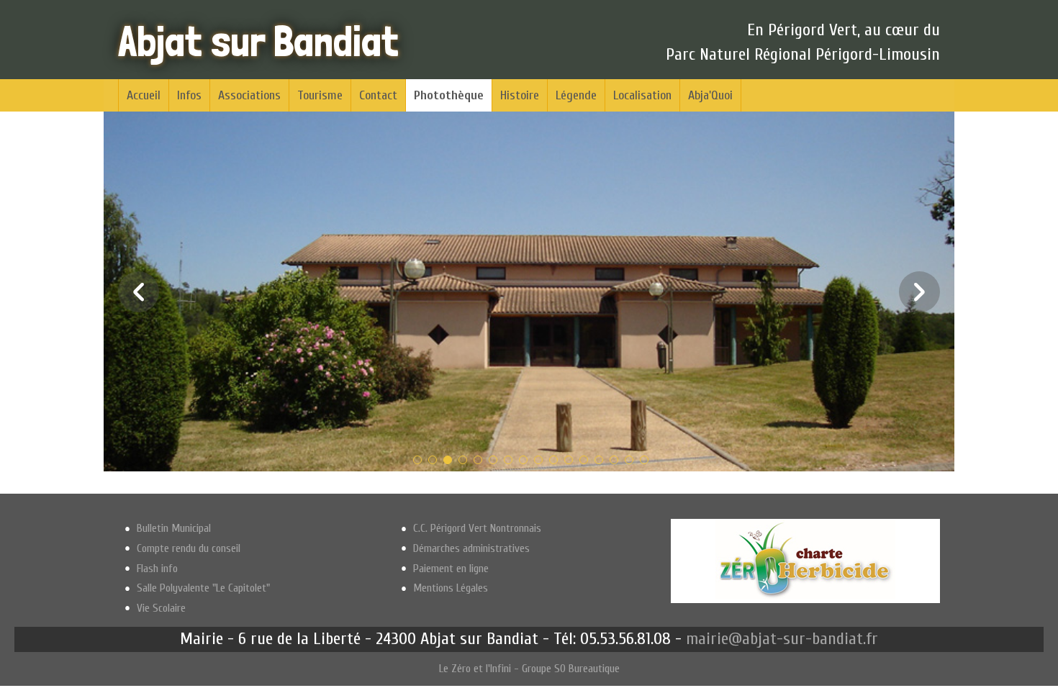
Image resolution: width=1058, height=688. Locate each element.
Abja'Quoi (710, 95)
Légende (576, 95)
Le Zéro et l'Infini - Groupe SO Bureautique (529, 668)
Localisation (642, 95)
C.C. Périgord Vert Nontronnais (477, 528)
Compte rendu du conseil (188, 548)
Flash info (157, 568)
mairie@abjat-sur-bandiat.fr (782, 638)
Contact (378, 95)
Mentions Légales (450, 587)
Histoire (519, 95)
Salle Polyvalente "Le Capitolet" (203, 587)
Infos (189, 95)
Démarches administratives (471, 548)
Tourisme (320, 95)
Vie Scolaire (161, 608)
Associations (249, 95)
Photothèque (449, 95)
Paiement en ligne (451, 568)
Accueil (143, 95)
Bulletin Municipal (174, 528)
